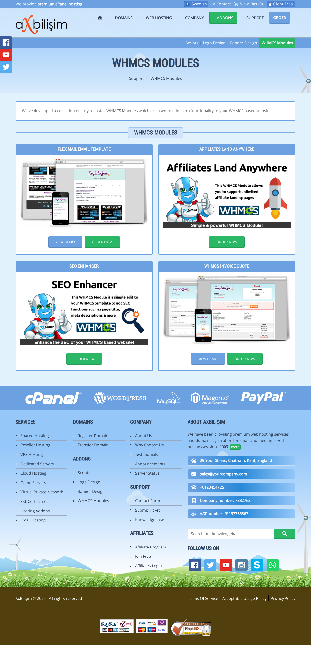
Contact (223, 4)
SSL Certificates (34, 501)
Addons (225, 17)
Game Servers (33, 482)
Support (255, 17)
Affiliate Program (150, 547)
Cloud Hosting (33, 473)
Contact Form (147, 500)
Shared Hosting (34, 435)
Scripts (192, 42)
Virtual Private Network (41, 492)
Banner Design (243, 42)
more (235, 446)
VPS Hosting (31, 454)
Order (279, 17)
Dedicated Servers (37, 464)
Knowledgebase (149, 519)
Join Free (143, 556)
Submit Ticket (147, 510)
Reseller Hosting (35, 445)
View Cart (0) (251, 4)
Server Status (147, 473)
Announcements (150, 464)
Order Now (102, 241)
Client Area (283, 4)
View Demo (65, 241)
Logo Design (214, 42)
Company (194, 17)
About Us (143, 435)
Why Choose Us (149, 445)
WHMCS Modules (277, 42)
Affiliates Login (148, 565)
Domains (124, 17)
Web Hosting (159, 17)
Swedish (199, 4)
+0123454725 (212, 487)
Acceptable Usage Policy (244, 598)
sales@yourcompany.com (223, 474)
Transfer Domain (93, 445)
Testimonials (146, 454)
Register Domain (93, 435)
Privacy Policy (283, 598)
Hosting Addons (35, 510)
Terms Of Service (203, 598)
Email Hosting (33, 520)
